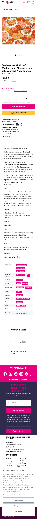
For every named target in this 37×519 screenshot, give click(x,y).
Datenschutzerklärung (13, 417)
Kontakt (7, 136)
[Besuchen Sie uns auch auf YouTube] (10, 374)
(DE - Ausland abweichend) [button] (20, 91)
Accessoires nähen (21, 265)
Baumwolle (19, 279)
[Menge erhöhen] (33, 99)
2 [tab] (17, 55)
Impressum (6, 495)
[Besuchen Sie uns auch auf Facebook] (5, 374)
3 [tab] (19, 55)
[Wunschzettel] (28, 2)
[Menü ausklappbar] (3, 1)
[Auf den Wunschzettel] (31, 20)
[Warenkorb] (33, 2)
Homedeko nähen (21, 268)
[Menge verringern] (4, 99)
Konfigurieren (18, 506)
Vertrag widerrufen (18, 431)
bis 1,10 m (19, 291)
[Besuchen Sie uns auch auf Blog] (31, 374)
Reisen (18, 283)
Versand (14, 80)
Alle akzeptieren (18, 500)
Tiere (28, 274)
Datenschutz (16, 495)
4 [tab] (21, 55)
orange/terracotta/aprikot (23, 298)
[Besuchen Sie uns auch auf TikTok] (26, 374)
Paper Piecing (20, 287)
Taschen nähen (20, 271)
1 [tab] (15, 55)
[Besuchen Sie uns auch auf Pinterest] (15, 374)
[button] (19, 2)
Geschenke (25, 283)
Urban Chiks (19, 302)
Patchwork (28, 287)
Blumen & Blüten (21, 274)
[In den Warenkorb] (3, 16)
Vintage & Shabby (21, 305)
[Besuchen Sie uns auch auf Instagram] (21, 374)
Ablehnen (18, 511)
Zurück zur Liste (7, 9)
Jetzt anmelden (18, 410)
